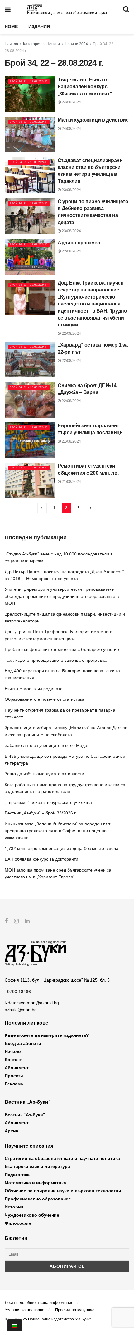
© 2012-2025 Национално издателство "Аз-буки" (48, 1319)
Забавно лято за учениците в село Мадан (47, 745)
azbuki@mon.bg (21, 1009)
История (14, 1206)
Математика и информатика (35, 1182)
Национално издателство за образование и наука (67, 13)
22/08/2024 (71, 251)
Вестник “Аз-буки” (25, 1114)
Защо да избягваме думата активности (44, 773)
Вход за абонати (23, 1043)
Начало (11, 44)
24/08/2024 (71, 102)
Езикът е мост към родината (34, 688)
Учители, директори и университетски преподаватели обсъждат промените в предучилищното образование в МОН (62, 596)
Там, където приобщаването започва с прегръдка (56, 660)
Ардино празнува (79, 242)
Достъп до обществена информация (39, 1302)
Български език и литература (37, 1166)
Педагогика (17, 1174)
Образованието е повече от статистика (44, 699)
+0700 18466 (18, 991)
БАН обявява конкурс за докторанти (41, 859)
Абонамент (17, 1067)
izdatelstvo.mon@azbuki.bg (32, 1002)
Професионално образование (38, 1198)
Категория (32, 44)
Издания (39, 26)
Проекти (14, 1075)
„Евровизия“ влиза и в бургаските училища (48, 802)
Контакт (13, 1059)
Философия (18, 1223)
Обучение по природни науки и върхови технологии (63, 1190)
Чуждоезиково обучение (32, 1215)
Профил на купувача (74, 1310)
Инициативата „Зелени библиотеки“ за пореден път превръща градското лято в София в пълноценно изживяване (57, 830)
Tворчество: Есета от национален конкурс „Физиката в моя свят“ (85, 86)
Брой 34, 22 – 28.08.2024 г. (29, 81)
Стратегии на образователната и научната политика (62, 1158)
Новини (53, 44)
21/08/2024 (71, 441)
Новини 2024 (76, 44)
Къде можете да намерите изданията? (47, 1035)
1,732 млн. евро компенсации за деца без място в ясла (61, 848)
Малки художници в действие (93, 120)
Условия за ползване (24, 1310)
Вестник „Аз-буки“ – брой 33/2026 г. (40, 812)
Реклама (14, 1083)
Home (11, 26)
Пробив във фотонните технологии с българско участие (62, 649)
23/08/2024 (71, 190)
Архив (12, 1130)
